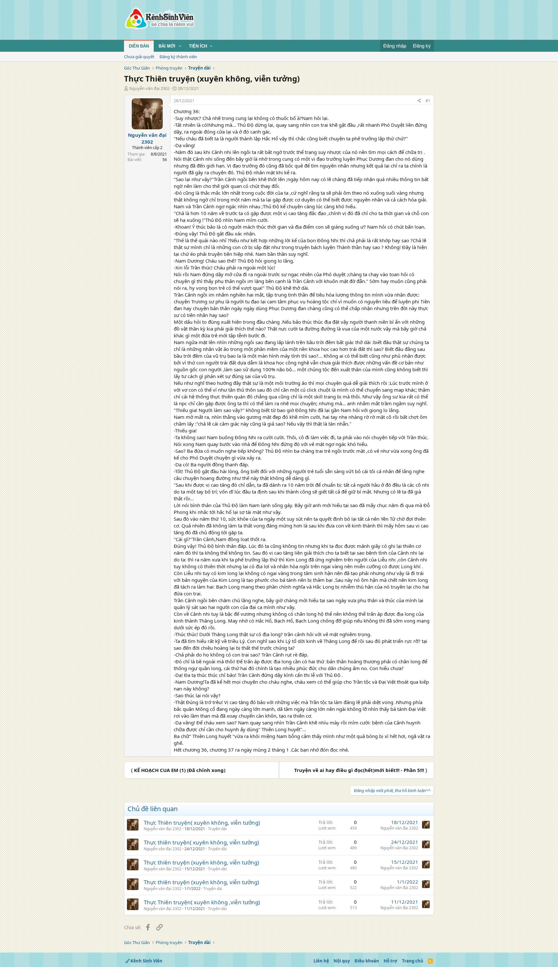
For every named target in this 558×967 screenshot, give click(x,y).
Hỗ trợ (390, 961)
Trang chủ (412, 961)
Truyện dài (217, 828)
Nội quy (342, 961)
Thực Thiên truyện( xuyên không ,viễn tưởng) (202, 902)
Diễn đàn (139, 46)
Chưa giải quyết (139, 57)
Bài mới (167, 46)
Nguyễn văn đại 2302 (149, 88)
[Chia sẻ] (419, 101)
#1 (428, 100)
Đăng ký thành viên (178, 57)
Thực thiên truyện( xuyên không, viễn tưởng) (201, 842)
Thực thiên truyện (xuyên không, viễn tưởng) (201, 862)
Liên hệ (321, 961)
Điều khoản (367, 961)
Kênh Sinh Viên (145, 961)
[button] (180, 46)
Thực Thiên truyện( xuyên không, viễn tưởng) (202, 822)
